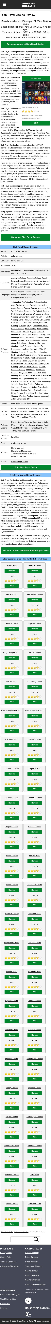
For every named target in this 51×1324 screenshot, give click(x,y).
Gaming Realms (18, 337)
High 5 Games (25, 346)
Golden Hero (23, 340)
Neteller (27, 414)
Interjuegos (15, 349)
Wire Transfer (30, 417)
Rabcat (22, 375)
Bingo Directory (31, 1262)
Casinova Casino (12, 768)
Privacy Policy (6, 1253)
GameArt (40, 331)
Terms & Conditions (8, 1262)
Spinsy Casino (12, 1088)
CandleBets (23, 320)
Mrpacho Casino (11, 1001)
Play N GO (30, 370)
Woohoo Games (33, 396)
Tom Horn (39, 393)
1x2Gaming (16, 302)
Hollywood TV (37, 346)
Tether (13, 417)
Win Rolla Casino (35, 1146)
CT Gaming (34, 320)
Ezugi (29, 326)
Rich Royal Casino (40, 559)
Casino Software (32, 1275)
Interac (32, 411)
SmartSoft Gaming (26, 384)
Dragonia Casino (11, 826)
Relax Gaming (40, 378)
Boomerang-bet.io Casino (11, 710)
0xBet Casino (11, 565)
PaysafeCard (36, 414)
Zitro (28, 399)
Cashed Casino (11, 739)
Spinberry (39, 384)
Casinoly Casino (34, 739)
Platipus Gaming (18, 370)
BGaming (37, 314)
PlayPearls (40, 370)
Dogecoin (15, 411)
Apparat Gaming (30, 308)
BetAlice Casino (34, 565)
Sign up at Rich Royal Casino (25, 237)
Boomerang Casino (34, 681)
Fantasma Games (40, 326)
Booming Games (37, 317)
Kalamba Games (26, 352)
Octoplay (35, 361)
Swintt (30, 390)
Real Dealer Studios (34, 375)
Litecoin (39, 411)
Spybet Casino (12, 1117)
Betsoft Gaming (42, 311)
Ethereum (24, 411)
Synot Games (17, 393)
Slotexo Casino (34, 1030)
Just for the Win (36, 349)
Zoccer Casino (12, 1204)
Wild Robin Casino (11, 1146)
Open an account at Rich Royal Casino (25, 44)
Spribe (34, 387)
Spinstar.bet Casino (35, 1059)
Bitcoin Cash (23, 408)
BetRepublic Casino (34, 594)
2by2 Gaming (27, 302)
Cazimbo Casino (11, 797)
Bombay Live (24, 317)
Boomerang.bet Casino (34, 710)
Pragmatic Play (25, 372)
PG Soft (42, 367)
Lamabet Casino (34, 943)
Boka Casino (11, 681)
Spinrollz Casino (11, 1059)
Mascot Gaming (29, 355)
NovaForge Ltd (17, 261)
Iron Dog (25, 349)
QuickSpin (37, 372)
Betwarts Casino (11, 623)
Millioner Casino (34, 972)
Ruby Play (31, 381)
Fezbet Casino (12, 855)
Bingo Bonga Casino (11, 652)
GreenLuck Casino (34, 885)
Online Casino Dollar (24, 1321)
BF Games (27, 314)
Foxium (26, 331)
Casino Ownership (32, 1280)
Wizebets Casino (12, 1175)
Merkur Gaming (44, 355)
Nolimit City (26, 361)
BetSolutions (16, 314)
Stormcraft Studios (19, 390)
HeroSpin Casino (12, 914)
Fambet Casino (34, 826)
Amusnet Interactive (38, 305)
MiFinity (19, 414)
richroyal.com (36, 78)
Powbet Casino (34, 1001)
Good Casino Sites (8, 1299)
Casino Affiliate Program (10, 1294)
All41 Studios (16, 305)
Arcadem (42, 308)
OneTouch (28, 364)
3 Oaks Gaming (40, 302)
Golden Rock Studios (38, 340)
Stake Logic (43, 387)
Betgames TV (29, 311)
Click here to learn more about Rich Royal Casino (25, 550)
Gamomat (30, 337)
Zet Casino (34, 1175)
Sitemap (3, 1308)
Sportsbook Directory (33, 1266)
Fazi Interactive (17, 329)
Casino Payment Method (35, 1284)
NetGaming (16, 361)
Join (36, 123)
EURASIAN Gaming (30, 323)
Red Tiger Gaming (26, 378)
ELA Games (45, 320)
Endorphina (16, 323)
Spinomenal (25, 387)
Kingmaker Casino (11, 943)
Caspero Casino (34, 768)
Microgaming (16, 358)
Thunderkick (29, 393)
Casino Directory (32, 1253)
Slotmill (14, 384)
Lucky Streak (16, 355)
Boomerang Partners (19, 461)
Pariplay (22, 367)
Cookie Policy (6, 1257)
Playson (14, 372)
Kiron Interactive (40, 352)
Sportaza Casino (34, 1088)
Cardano (33, 408)
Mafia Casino (11, 972)
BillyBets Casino (34, 623)
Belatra (20, 311)
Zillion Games (17, 399)
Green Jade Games (19, 343)
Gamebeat (15, 334)
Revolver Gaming (18, 381)
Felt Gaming (16, 331)
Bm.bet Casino (34, 652)
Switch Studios (40, 390)
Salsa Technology (43, 381)
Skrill (45, 414)
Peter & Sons (32, 367)
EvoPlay (22, 326)
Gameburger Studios (29, 334)
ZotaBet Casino (34, 1204)
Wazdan (22, 396)
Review (11, 571)
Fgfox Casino (34, 855)
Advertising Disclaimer (9, 1266)
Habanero (32, 343)
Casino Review (31, 1271)
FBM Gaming (30, 329)
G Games (39, 337)
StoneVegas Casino (34, 1117)
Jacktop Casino (34, 914)
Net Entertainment (38, 358)
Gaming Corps (45, 334)
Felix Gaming (42, 329)
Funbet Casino (12, 885)
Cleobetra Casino (35, 797)
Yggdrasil (45, 396)
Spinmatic (15, 387)
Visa (19, 417)
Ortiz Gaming (38, 364)
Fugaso (33, 331)
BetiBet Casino (12, 594)
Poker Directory (31, 1257)
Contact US (5, 1304)
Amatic (26, 305)
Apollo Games (17, 308)
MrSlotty (26, 358)
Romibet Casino (11, 1030)
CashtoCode (43, 408)
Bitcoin (14, 408)
